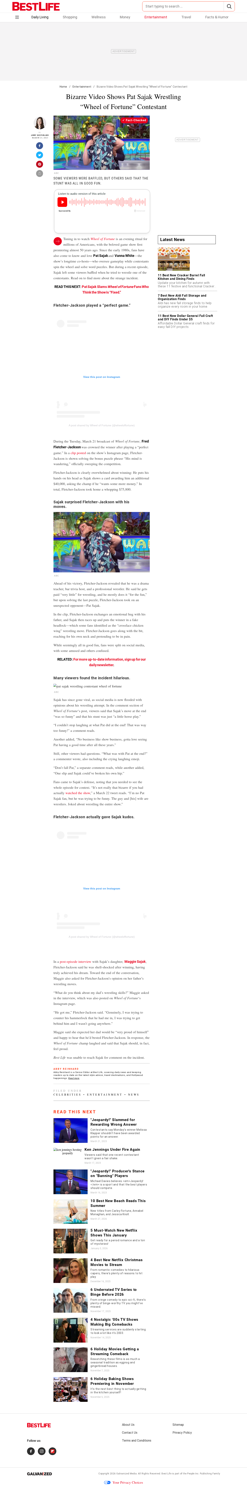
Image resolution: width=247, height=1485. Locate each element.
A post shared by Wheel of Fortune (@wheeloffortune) (102, 425)
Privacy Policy (182, 1432)
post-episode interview (75, 961)
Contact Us (129, 1432)
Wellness (98, 17)
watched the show (77, 792)
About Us (128, 1425)
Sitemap (178, 1425)
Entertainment (156, 17)
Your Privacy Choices (128, 1482)
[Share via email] (39, 174)
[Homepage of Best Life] (38, 1425)
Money (125, 17)
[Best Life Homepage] (36, 6)
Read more (74, 1078)
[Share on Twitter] (39, 156)
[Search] (229, 6)
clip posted (78, 452)
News (134, 1094)
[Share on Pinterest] (39, 165)
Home (63, 86)
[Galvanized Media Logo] (39, 1473)
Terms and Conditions (136, 1440)
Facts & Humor (216, 17)
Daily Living (39, 17)
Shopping (70, 17)
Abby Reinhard (40, 135)
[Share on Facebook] (39, 146)
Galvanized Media (126, 1473)
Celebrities (67, 1094)
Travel (186, 17)
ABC (56, 173)
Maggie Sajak (135, 962)
